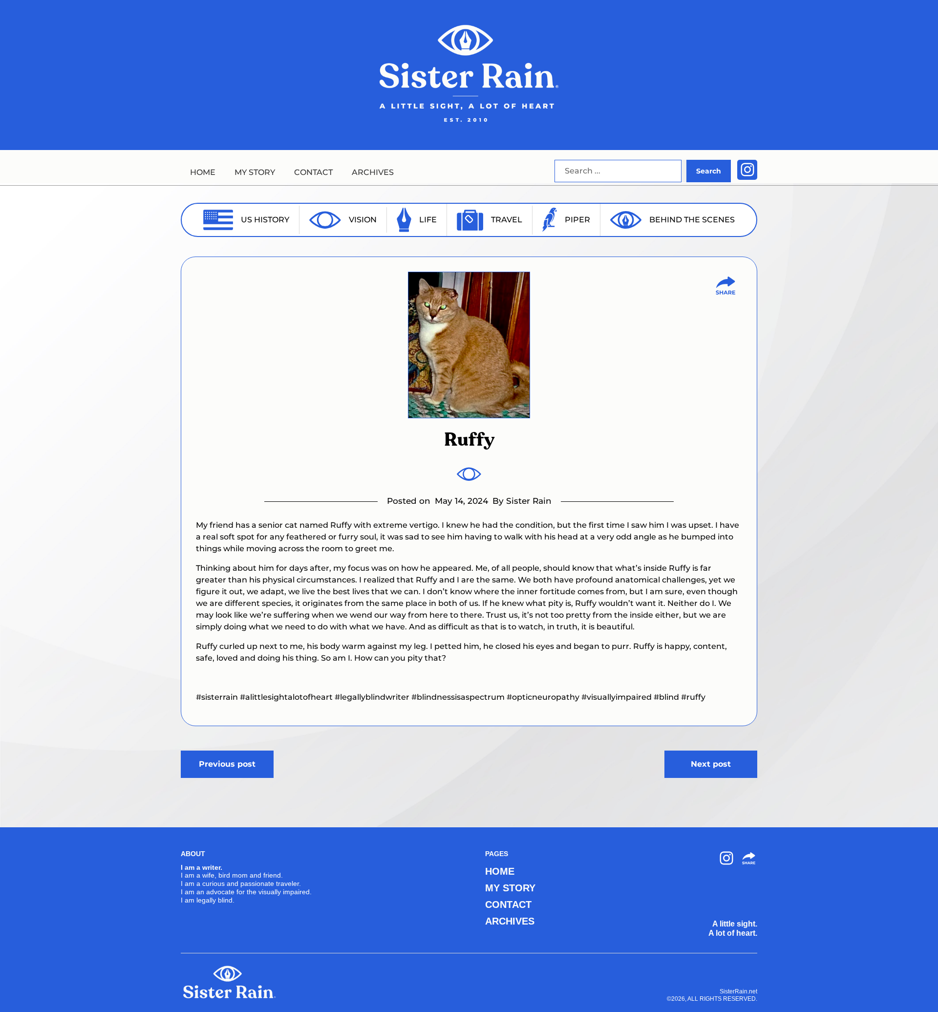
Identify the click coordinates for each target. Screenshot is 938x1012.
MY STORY (254, 172)
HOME (202, 172)
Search (708, 171)
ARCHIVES (373, 172)
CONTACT (313, 172)
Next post (711, 764)
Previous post (227, 764)
